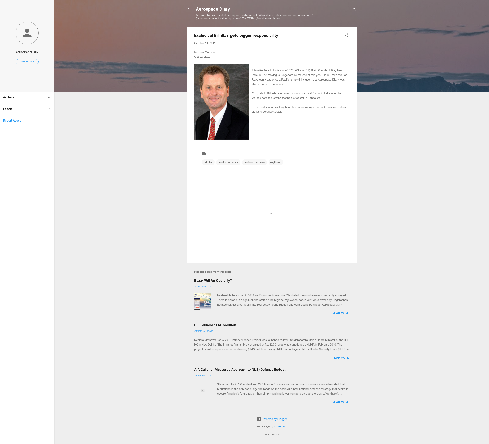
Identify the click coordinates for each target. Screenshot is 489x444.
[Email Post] (204, 154)
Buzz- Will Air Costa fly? (213, 281)
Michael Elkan (280, 426)
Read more (340, 313)
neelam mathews (254, 162)
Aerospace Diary (213, 9)
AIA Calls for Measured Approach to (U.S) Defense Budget (240, 369)
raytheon (275, 162)
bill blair (208, 162)
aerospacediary (27, 52)
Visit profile (27, 61)
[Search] (354, 10)
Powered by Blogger (274, 419)
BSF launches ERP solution (215, 325)
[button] (346, 36)
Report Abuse (12, 120)
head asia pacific (228, 162)
